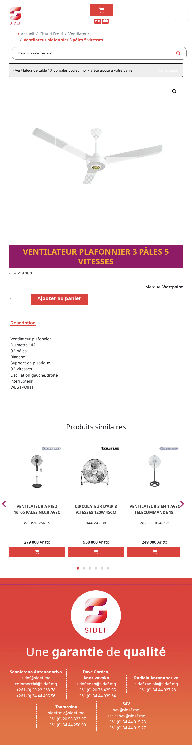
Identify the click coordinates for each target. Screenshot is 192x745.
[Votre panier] (101, 10)
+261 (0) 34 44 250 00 (66, 725)
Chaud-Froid (51, 34)
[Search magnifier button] (178, 53)
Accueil (27, 34)
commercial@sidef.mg (36, 684)
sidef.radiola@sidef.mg (156, 684)
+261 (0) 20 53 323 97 (66, 719)
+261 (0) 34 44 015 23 (126, 722)
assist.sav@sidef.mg (127, 716)
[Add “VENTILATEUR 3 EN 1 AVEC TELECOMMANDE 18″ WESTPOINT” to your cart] (155, 552)
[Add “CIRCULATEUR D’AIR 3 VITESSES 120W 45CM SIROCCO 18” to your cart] (96, 552)
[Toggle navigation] (182, 16)
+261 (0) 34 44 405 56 (36, 696)
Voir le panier (168, 70)
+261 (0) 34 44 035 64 (96, 696)
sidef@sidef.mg (36, 678)
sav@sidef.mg (126, 710)
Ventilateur (79, 34)
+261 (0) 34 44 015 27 (126, 728)
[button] (174, 91)
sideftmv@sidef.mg (66, 713)
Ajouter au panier (59, 298)
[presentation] (4, 503)
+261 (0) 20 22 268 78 (36, 690)
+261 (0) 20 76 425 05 (96, 690)
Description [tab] (23, 322)
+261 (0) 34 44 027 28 (156, 690)
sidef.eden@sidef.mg (96, 684)
